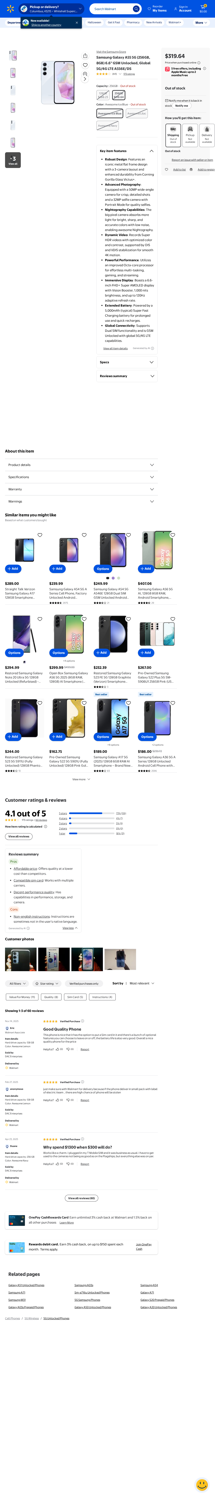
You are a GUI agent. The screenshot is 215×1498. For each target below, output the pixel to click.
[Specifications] (152, 477)
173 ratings (129, 74)
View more (78, 779)
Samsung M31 (17, 1299)
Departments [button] (16, 22)
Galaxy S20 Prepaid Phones (157, 1299)
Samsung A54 (149, 1285)
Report (85, 1049)
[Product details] (152, 465)
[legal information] (199, 62)
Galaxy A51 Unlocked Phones (26, 1285)
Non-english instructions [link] (32, 916)
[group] (115, 74)
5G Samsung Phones (87, 1299)
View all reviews (18, 836)
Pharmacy (133, 22)
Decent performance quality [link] (34, 892)
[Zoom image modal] (85, 74)
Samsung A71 (16, 1292)
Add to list (179, 169)
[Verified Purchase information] (82, 1021)
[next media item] (85, 79)
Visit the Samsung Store (111, 51)
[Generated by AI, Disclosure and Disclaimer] (152, 348)
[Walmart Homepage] (10, 8)
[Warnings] (152, 501)
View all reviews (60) (81, 1198)
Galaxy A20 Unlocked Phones (158, 1307)
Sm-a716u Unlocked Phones (92, 1292)
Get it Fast (114, 22)
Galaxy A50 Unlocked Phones (93, 1307)
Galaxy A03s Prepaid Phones (26, 1307)
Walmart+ (175, 22)
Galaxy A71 (147, 1292)
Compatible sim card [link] (28, 880)
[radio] (103, 95)
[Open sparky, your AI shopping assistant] (202, 1485)
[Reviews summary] (120, 74)
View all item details (115, 348)
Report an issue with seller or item (192, 159)
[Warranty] (152, 489)
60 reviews (41, 820)
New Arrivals (154, 22)
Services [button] (42, 22)
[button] (157, 8)
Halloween (94, 22)
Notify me (181, 105)
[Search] (136, 8)
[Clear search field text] (127, 8)
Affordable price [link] (25, 869)
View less (68, 928)
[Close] (77, 22)
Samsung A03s (84, 1285)
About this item (19, 451)
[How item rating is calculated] (45, 826)
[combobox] (115, 8)
